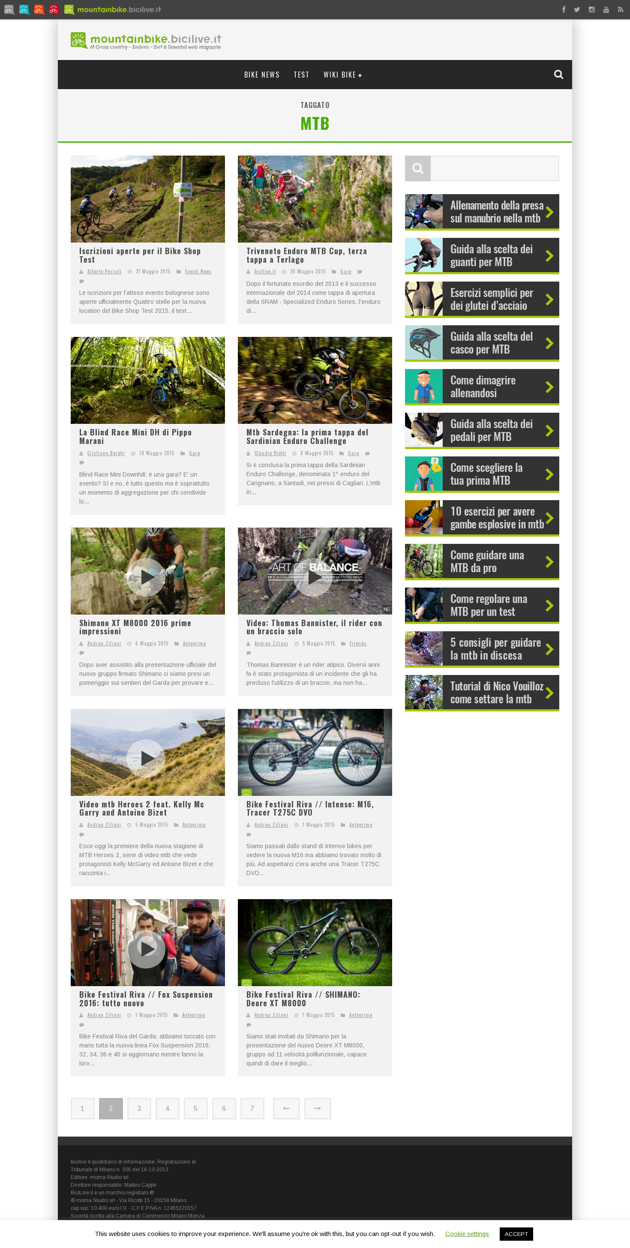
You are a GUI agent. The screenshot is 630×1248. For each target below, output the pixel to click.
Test (302, 74)
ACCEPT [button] (516, 1234)
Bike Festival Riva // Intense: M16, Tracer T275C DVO (310, 808)
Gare (345, 271)
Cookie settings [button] (467, 1233)
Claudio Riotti (270, 453)
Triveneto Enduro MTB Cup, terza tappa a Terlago (306, 255)
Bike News (262, 74)
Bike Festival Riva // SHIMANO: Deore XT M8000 (303, 998)
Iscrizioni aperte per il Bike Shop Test (140, 255)
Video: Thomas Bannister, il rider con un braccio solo (314, 627)
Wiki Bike (340, 74)
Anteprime (194, 643)
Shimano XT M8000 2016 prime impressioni (135, 627)
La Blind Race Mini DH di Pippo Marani (135, 436)
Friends (358, 643)
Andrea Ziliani (104, 643)
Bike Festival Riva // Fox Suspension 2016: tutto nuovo (146, 998)
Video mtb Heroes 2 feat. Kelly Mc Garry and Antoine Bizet (141, 808)
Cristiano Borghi (106, 453)
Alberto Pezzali (104, 271)
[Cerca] (560, 74)
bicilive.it (265, 271)
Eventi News (198, 271)
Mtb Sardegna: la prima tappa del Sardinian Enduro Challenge (307, 436)
